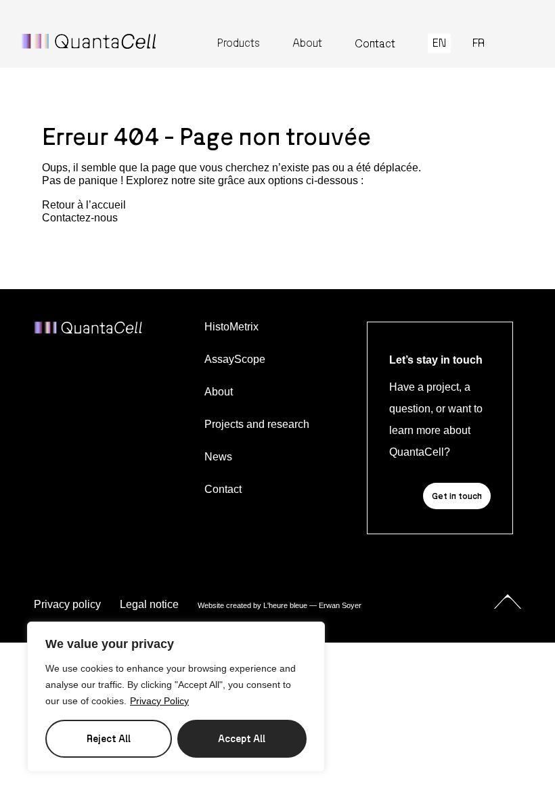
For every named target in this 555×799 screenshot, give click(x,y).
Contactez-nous (80, 217)
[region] (176, 697)
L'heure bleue (285, 605)
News (218, 456)
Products (238, 43)
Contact (375, 43)
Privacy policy (67, 604)
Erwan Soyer (340, 605)
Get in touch (457, 495)
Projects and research (256, 424)
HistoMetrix (231, 326)
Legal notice (149, 604)
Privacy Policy (159, 700)
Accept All (241, 738)
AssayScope (234, 359)
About (307, 43)
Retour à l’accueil (84, 205)
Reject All (109, 738)
